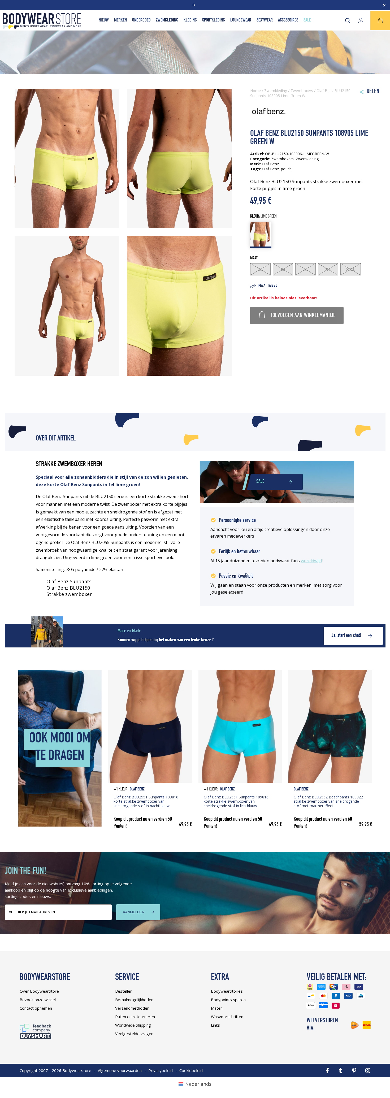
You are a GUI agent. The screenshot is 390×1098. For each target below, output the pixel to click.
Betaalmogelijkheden (134, 999)
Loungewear (240, 20)
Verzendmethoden (132, 1008)
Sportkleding (213, 20)
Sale (307, 20)
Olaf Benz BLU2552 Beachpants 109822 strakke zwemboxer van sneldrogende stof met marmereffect (328, 801)
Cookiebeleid (191, 1070)
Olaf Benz (270, 168)
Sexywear (265, 20)
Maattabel (268, 286)
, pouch (285, 168)
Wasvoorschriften (227, 1016)
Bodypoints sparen (228, 999)
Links (215, 1025)
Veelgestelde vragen (134, 1033)
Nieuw (104, 20)
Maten (217, 1008)
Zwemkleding (167, 20)
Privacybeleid (160, 1070)
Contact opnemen (36, 1008)
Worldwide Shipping (133, 1025)
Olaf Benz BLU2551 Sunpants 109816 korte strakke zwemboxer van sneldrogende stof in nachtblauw (146, 801)
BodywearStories (227, 991)
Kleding (190, 20)
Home (255, 90)
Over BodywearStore (39, 991)
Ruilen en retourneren (135, 1016)
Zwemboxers (302, 90)
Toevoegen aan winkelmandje (303, 316)
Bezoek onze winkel (38, 999)
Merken (120, 20)
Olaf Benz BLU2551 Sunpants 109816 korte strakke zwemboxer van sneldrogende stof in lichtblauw (236, 801)
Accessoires (288, 20)
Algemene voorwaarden (120, 1070)
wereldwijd (311, 561)
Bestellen (123, 991)
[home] (42, 27)
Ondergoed (141, 20)
